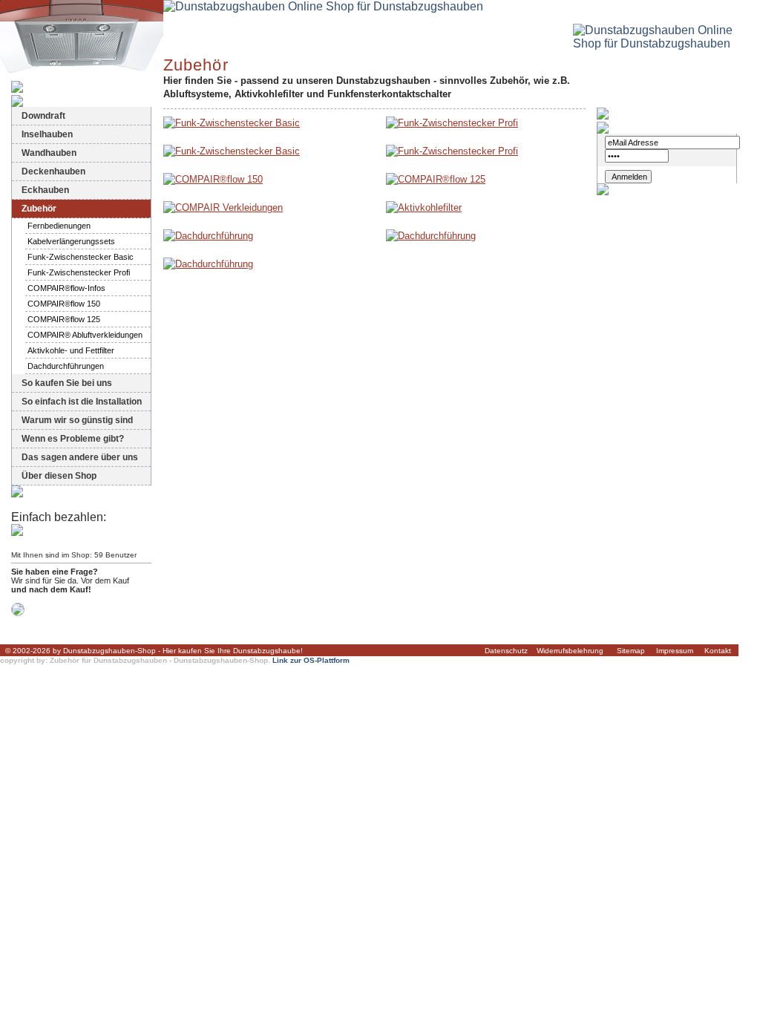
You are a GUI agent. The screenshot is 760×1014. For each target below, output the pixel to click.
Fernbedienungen (59, 225)
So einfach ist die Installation (82, 401)
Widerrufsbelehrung (570, 651)
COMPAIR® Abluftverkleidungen (84, 334)
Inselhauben (47, 134)
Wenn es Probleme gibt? (73, 439)
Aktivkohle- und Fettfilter (70, 350)
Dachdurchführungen (65, 366)
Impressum (674, 651)
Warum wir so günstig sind (77, 420)
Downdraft (43, 116)
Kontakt (717, 651)
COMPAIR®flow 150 (63, 303)
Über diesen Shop (59, 476)
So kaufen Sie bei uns (67, 383)
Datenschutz (506, 651)
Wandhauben (49, 153)
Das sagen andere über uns (80, 457)
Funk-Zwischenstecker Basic (80, 256)
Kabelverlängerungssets (71, 241)
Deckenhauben (53, 171)
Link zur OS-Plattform (311, 660)
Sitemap (631, 651)
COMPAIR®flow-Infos (66, 288)
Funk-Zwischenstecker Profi (78, 272)
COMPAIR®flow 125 (63, 319)
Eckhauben (45, 190)
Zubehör (39, 208)
